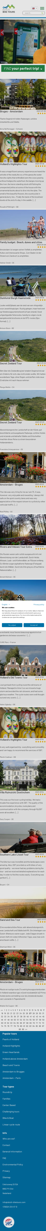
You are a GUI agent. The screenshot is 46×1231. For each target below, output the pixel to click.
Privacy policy (39, 604)
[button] (6, 604)
